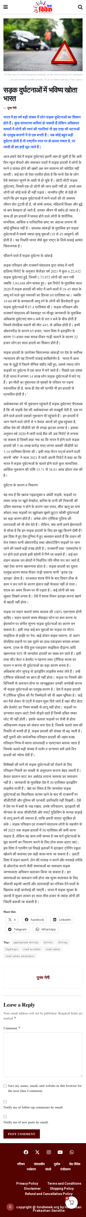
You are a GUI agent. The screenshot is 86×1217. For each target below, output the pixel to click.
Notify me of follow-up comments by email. (33, 1107)
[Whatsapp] (71, 1152)
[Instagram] (48, 1152)
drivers (48, 942)
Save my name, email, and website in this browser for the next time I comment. (45, 1088)
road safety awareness (20, 956)
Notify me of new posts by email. (26, 1122)
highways (12, 949)
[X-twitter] (37, 1152)
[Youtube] (60, 1152)
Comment (11, 1028)
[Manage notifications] (10, 1207)
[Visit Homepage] (43, 7)
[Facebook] (26, 1152)
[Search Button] (80, 7)
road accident (32, 949)
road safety (53, 949)
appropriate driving (26, 942)
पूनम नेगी (12, 108)
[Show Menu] (5, 7)
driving (63, 942)
